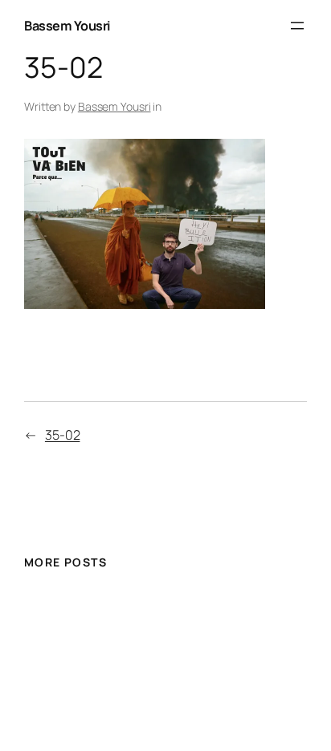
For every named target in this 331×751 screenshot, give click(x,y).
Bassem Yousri (67, 26)
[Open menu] (297, 25)
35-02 (62, 435)
